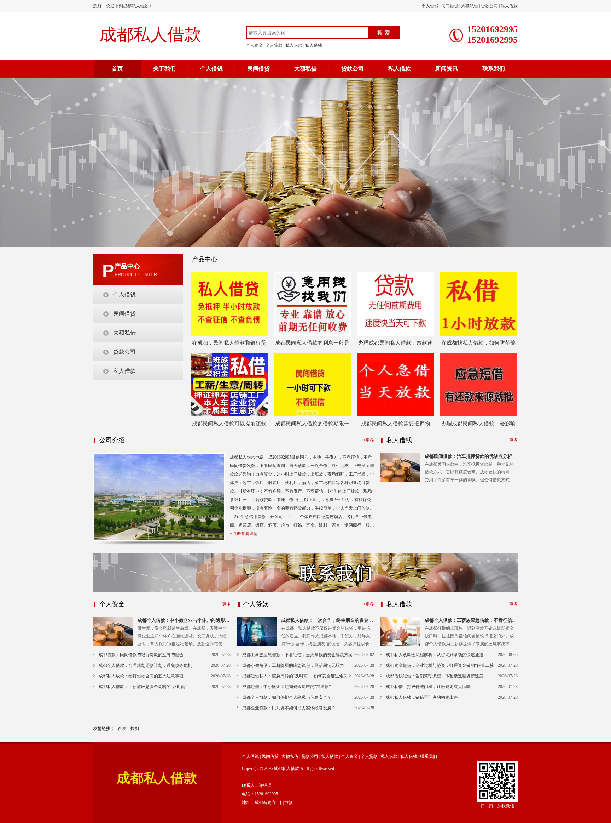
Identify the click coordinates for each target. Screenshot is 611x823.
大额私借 (469, 6)
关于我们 (164, 69)
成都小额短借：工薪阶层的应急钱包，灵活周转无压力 (293, 665)
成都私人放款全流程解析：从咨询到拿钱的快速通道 (434, 654)
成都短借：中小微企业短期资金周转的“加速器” (286, 686)
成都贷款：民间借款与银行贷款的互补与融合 (141, 654)
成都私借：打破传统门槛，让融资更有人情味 (428, 686)
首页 (117, 69)
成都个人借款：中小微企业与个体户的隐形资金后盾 (183, 621)
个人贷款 (274, 45)
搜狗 (134, 728)
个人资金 (254, 45)
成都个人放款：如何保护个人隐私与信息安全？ (286, 697)
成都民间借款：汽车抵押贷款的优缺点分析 (468, 456)
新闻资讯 (446, 69)
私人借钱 (313, 45)
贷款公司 (489, 6)
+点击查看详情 (244, 533)
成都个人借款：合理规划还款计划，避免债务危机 (145, 665)
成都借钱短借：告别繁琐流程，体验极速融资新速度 (434, 676)
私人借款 (509, 6)
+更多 (368, 440)
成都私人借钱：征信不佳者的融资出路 (422, 697)
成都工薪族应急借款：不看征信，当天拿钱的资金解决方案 (297, 654)
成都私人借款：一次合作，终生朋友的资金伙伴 (327, 621)
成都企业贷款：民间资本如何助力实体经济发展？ (289, 707)
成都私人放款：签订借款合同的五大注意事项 (141, 676)
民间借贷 (449, 6)
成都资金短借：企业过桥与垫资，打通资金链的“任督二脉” (440, 665)
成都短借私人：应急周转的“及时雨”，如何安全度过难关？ (297, 676)
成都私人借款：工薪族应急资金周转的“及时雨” (143, 686)
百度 (122, 728)
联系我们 (493, 69)
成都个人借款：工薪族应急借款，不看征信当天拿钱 (471, 621)
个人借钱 (429, 6)
